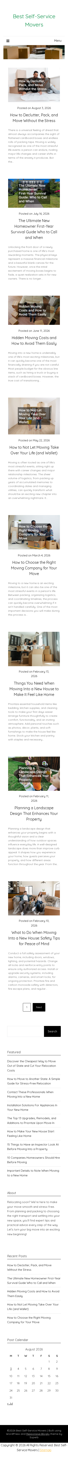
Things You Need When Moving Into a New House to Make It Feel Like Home (34, 689)
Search (52, 1031)
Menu (58, 40)
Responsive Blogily (37, 1434)
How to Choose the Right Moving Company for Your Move (34, 568)
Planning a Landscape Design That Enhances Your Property (34, 813)
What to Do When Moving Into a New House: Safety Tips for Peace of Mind (34, 938)
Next (39, 1007)
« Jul (10, 1403)
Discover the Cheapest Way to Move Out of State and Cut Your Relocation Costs (31, 1065)
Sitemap (45, 1450)
